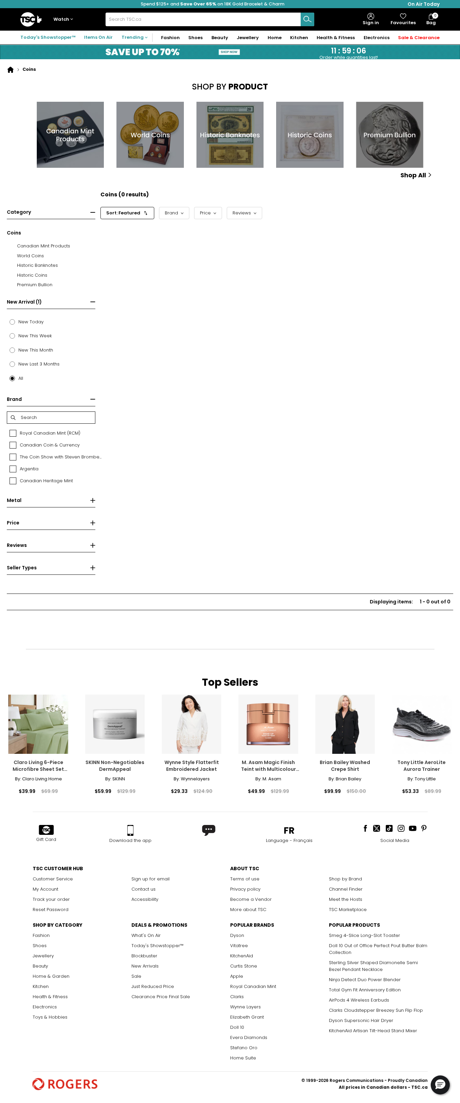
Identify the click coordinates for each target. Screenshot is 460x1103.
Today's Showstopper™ (48, 37)
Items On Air (98, 37)
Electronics (45, 1007)
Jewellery (43, 956)
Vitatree (239, 945)
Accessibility (144, 899)
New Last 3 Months (39, 364)
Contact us (143, 889)
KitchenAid (241, 956)
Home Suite (243, 1058)
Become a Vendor (251, 899)
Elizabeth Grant (247, 1017)
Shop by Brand (345, 879)
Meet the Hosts (345, 899)
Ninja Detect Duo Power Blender (365, 979)
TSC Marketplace (348, 909)
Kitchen (41, 986)
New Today (31, 322)
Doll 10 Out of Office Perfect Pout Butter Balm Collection (378, 949)
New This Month (35, 350)
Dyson (237, 935)
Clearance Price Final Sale (160, 996)
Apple (236, 976)
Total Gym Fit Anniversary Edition (365, 990)
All (20, 378)
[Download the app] (130, 830)
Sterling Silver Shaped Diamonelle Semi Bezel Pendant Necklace (373, 966)
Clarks (237, 996)
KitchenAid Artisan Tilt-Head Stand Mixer (373, 1030)
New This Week (35, 335)
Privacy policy (245, 889)
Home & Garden (51, 976)
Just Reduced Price (152, 986)
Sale (136, 976)
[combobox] (210, 19)
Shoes (40, 945)
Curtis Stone (243, 966)
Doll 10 (237, 1027)
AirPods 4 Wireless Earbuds (359, 1000)
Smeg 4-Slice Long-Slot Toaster (364, 935)
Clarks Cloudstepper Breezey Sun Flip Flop (376, 1010)
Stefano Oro (243, 1047)
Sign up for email (150, 879)
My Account (45, 889)
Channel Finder (346, 889)
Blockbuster (144, 956)
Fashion (41, 935)
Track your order (51, 899)
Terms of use (244, 879)
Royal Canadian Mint (253, 986)
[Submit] (307, 19)
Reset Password (50, 909)
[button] (64, 19)
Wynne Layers (245, 1007)
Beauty (40, 966)
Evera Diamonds (248, 1037)
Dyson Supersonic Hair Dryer (361, 1020)
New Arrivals (145, 966)
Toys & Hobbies (50, 1017)
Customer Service (53, 879)
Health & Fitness (50, 996)
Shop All (413, 175)
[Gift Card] (46, 830)
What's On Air (146, 935)
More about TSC (248, 909)
